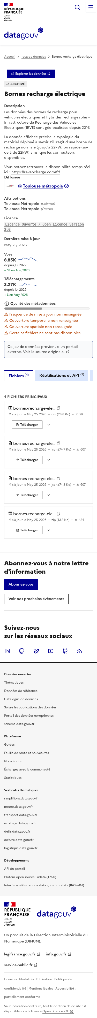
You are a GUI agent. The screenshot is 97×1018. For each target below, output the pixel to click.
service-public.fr (18, 965)
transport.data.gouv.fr (20, 815)
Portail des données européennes (29, 715)
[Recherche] (77, 7)
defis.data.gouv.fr (17, 831)
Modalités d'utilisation (35, 979)
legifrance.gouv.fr (19, 954)
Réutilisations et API (61, 375)
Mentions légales (40, 988)
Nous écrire (12, 761)
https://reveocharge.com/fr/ (35, 172)
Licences (10, 979)
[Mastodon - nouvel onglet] (22, 651)
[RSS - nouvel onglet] (79, 651)
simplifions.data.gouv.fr (21, 798)
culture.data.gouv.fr (19, 839)
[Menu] (91, 7)
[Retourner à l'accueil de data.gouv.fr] (23, 34)
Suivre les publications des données (30, 707)
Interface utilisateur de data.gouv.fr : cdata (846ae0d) (44, 885)
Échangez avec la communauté (27, 769)
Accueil (9, 56)
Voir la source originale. (44, 352)
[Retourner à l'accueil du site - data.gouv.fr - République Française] (56, 914)
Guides (9, 744)
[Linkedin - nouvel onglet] (7, 651)
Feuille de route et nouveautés (26, 753)
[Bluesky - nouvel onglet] (36, 651)
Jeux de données (33, 56)
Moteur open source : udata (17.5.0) (30, 877)
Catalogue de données (21, 699)
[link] (31, 74)
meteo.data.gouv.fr (18, 806)
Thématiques (14, 682)
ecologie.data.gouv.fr (20, 823)
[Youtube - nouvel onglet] (51, 651)
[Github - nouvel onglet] (65, 651)
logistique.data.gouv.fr (21, 848)
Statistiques (12, 777)
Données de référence (21, 690)
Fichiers (19, 375)
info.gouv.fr (56, 954)
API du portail (14, 868)
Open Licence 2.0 (55, 1011)
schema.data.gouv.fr (19, 724)
